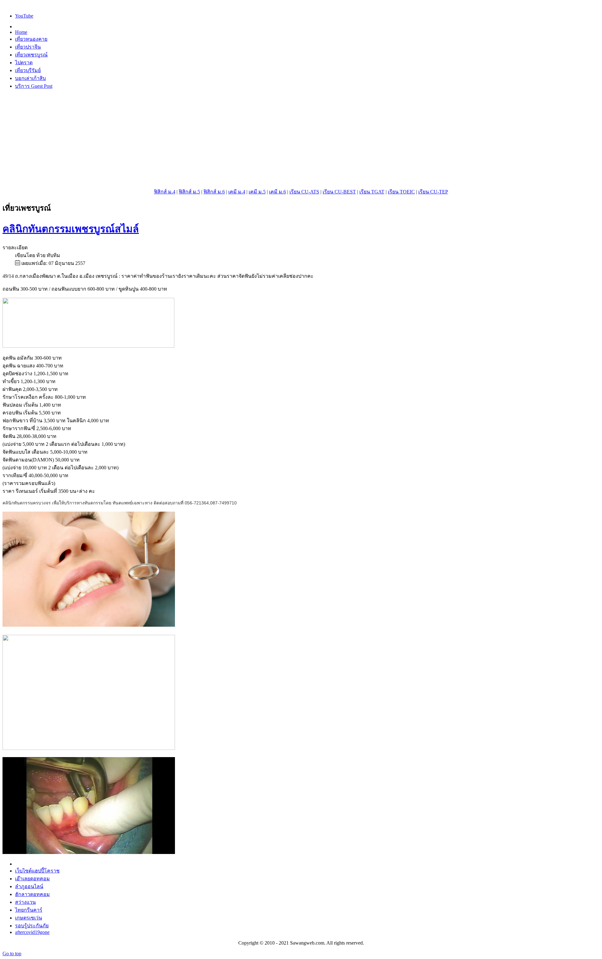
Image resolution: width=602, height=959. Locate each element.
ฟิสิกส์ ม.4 (164, 191)
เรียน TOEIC (401, 191)
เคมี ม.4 (236, 191)
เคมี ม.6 (277, 191)
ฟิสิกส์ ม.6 (214, 191)
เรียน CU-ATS (304, 191)
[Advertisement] (301, 139)
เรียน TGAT (371, 191)
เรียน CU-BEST (339, 191)
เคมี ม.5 (257, 191)
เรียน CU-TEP (433, 191)
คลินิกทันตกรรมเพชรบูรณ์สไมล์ (71, 228)
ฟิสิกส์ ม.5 (189, 191)
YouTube (24, 15)
